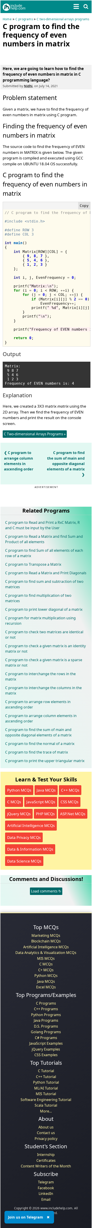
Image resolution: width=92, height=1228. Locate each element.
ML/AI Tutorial (46, 1088)
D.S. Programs (46, 1026)
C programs (24, 19)
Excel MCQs (46, 987)
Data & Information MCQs (30, 849)
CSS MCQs (69, 801)
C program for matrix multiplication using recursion (40, 620)
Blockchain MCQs (46, 941)
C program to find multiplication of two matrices (38, 598)
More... (46, 1111)
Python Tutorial (46, 1082)
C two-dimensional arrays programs (63, 19)
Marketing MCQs (45, 935)
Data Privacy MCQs (24, 837)
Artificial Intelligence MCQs (31, 825)
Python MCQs (19, 790)
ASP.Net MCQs (72, 813)
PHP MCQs (45, 813)
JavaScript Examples (46, 1043)
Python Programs (46, 1014)
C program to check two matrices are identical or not (44, 634)
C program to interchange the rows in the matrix (40, 676)
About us (46, 1127)
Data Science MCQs (24, 861)
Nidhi (28, 86)
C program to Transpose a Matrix (33, 564)
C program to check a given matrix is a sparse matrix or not (43, 662)
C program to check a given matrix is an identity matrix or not (45, 648)
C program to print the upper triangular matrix (44, 760)
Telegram (46, 1182)
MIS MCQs (46, 958)
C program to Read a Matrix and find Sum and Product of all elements (44, 539)
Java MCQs (46, 790)
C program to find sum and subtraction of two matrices (44, 584)
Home (7, 19)
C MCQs (14, 801)
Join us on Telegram (25, 1217)
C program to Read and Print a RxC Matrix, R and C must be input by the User (42, 525)
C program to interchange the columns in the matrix (43, 690)
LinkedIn (46, 1193)
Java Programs (46, 1020)
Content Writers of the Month (46, 1166)
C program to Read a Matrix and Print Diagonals (45, 572)
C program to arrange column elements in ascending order (41, 718)
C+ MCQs (46, 969)
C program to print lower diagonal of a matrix (43, 609)
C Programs (46, 1003)
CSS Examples (46, 1054)
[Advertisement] (38, 55)
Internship (46, 1154)
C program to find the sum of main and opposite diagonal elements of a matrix (66, 461)
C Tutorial (46, 1070)
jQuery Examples (46, 1049)
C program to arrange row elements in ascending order (38, 704)
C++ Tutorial (46, 1076)
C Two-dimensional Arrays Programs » (35, 433)
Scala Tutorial (46, 1105)
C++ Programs (46, 1008)
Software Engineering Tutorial (46, 1099)
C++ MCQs (70, 790)
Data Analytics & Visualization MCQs (45, 952)
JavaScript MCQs (40, 801)
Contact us (46, 1132)
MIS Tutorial (46, 1093)
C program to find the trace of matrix (36, 752)
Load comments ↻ (46, 891)
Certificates (46, 1160)
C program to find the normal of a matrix (39, 743)
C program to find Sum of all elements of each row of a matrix (44, 553)
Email (45, 1199)
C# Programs (46, 1037)
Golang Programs (46, 1031)
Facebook (46, 1187)
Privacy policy (46, 1138)
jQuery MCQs (19, 813)
